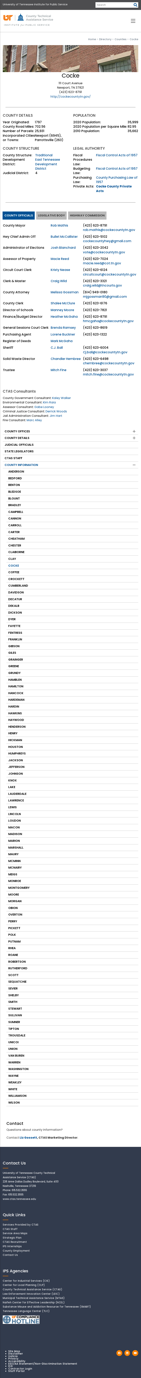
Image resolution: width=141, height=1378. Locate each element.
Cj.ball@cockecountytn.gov (105, 352)
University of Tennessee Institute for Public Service (35, 4)
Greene (13, 666)
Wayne (13, 1076)
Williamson (17, 1096)
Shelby (13, 995)
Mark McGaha (62, 341)
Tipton (13, 1029)
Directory (105, 39)
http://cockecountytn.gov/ (70, 96)
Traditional (44, 155)
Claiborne (16, 552)
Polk (12, 935)
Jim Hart (56, 416)
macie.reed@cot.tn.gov (102, 263)
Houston (15, 747)
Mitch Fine (58, 370)
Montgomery (19, 888)
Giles (12, 653)
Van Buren (16, 1055)
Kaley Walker (61, 398)
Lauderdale (17, 794)
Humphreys (17, 753)
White (12, 1089)
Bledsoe (14, 492)
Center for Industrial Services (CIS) (26, 1281)
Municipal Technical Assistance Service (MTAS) (34, 1298)
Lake (11, 787)
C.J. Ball (57, 347)
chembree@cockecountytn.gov (108, 363)
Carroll (15, 525)
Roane (13, 955)
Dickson (15, 612)
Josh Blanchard (63, 247)
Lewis (12, 807)
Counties (120, 39)
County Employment (16, 1251)
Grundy (14, 673)
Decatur (15, 599)
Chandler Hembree (66, 359)
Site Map (14, 1351)
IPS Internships (12, 1246)
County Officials (18, 215)
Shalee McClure (63, 303)
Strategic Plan (12, 1238)
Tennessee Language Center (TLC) (26, 1311)
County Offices (17, 431)
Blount (14, 498)
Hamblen (15, 680)
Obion (13, 908)
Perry (12, 921)
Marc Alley (34, 420)
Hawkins (15, 713)
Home (92, 39)
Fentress (15, 633)
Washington (18, 1069)
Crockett (16, 579)
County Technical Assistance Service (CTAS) (32, 1289)
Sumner (14, 1022)
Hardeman (16, 700)
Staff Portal (16, 1371)
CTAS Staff (13, 458)
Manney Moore (62, 310)
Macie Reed (60, 259)
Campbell (15, 512)
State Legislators (19, 451)
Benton (14, 485)
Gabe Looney (44, 407)
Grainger (15, 659)
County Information (21, 465)
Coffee (13, 572)
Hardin (13, 706)
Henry (12, 733)
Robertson (17, 962)
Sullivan (15, 1015)
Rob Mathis (59, 225)
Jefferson (16, 767)
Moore (13, 894)
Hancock (16, 693)
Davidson (16, 592)
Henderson (17, 727)
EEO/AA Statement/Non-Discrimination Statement (42, 1364)
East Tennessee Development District (47, 164)
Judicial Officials (19, 445)
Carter (14, 532)
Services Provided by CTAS (21, 1224)
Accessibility (17, 1361)
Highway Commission (87, 215)
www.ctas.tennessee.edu (19, 1199)
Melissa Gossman (65, 292)
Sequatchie (17, 982)
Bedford (15, 478)
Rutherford (17, 968)
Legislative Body (51, 215)
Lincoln (14, 814)
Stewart (15, 1009)
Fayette (14, 626)
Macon (14, 827)
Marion (14, 841)
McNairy (15, 867)
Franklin (15, 639)
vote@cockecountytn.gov (104, 252)
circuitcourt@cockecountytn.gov (109, 274)
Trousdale (16, 1035)
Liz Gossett (28, 1137)
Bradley (14, 505)
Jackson (15, 760)
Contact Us (10, 1255)
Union (12, 1049)
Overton (15, 914)
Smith (12, 1002)
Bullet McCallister (64, 236)
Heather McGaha (64, 316)
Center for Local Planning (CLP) (24, 1285)
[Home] (28, 20)
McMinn (14, 861)
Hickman (15, 740)
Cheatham (16, 539)
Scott (13, 975)
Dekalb (13, 606)
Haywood (16, 720)
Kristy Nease (60, 270)
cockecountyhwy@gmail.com (107, 241)
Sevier (13, 988)
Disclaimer (15, 1353)
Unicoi (13, 1042)
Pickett (14, 928)
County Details (17, 438)
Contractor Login (20, 1368)
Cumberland (18, 586)
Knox (12, 780)
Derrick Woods (56, 411)
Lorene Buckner (63, 334)
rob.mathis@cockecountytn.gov (109, 230)
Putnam (14, 941)
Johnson (15, 774)
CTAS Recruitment (15, 1242)
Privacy (13, 1358)
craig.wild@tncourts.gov (102, 285)
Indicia (13, 1356)
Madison (15, 834)
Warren (14, 1062)
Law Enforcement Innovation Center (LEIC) (31, 1294)
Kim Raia (49, 402)
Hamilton (15, 686)
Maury (13, 854)
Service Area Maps (15, 1233)
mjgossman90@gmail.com (105, 296)
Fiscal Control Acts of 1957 (117, 155)
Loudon (14, 821)
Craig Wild (59, 281)
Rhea (12, 948)
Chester (14, 545)
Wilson (14, 1102)
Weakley (14, 1082)
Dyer (12, 619)
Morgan (14, 901)
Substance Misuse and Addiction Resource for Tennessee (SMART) (47, 1306)
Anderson (16, 471)
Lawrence (16, 800)
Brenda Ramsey (63, 327)
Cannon (14, 518)
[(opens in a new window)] (119, 1353)
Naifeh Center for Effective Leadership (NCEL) (34, 1302)
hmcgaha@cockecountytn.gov (108, 321)
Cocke (13, 566)
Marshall (16, 847)
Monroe (14, 881)
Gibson (13, 646)
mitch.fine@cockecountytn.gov (108, 374)
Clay (12, 559)
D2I (10, 1366)
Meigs (12, 874)
